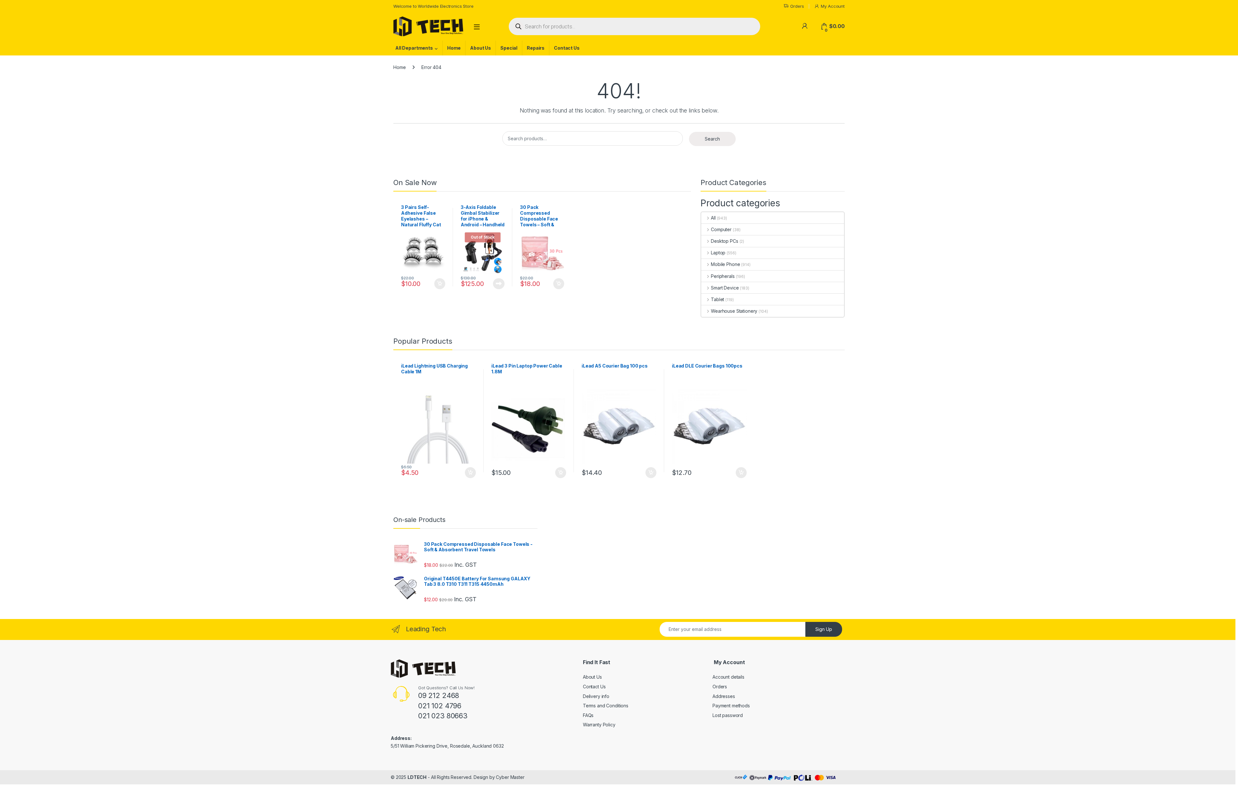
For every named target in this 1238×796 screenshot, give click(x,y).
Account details (728, 677)
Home (454, 48)
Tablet (717, 299)
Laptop (718, 252)
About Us (480, 48)
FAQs (588, 715)
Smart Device (725, 287)
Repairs (536, 48)
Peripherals (722, 276)
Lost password (727, 715)
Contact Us (567, 48)
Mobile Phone (725, 264)
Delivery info (596, 696)
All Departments (414, 48)
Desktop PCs (724, 241)
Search (712, 139)
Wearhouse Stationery (734, 311)
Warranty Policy (599, 724)
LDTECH (417, 777)
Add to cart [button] (439, 283)
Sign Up (823, 629)
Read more (499, 283)
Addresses (723, 696)
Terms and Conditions (605, 705)
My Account (833, 6)
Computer (721, 229)
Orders (797, 6)
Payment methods (731, 705)
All (713, 218)
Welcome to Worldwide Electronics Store (433, 6)
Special (508, 48)
